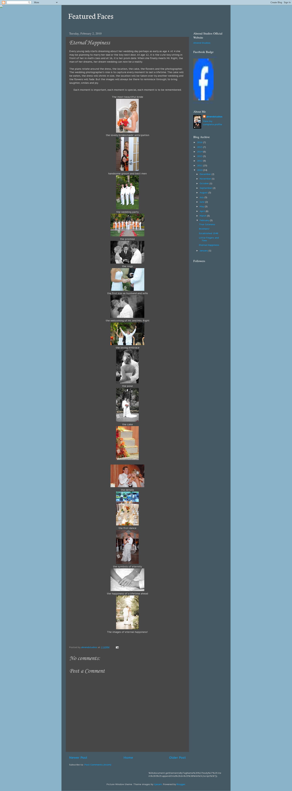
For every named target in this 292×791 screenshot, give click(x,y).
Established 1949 (208, 233)
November (206, 178)
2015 (200, 147)
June (202, 201)
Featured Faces (90, 15)
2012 (200, 160)
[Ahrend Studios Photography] (203, 99)
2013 (200, 156)
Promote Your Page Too (203, 103)
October (205, 183)
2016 (200, 142)
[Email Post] (117, 647)
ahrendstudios (214, 116)
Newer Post (78, 757)
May (202, 206)
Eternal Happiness (209, 244)
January (204, 250)
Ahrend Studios (201, 42)
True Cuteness (207, 224)
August (204, 192)
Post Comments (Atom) (97, 764)
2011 (200, 165)
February (205, 220)
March (203, 215)
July (202, 197)
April (203, 211)
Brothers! (204, 228)
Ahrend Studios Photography (205, 57)
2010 (200, 170)
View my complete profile (212, 123)
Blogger (181, 784)
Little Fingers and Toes (209, 239)
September (206, 187)
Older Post (177, 757)
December (206, 174)
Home (128, 757)
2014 (200, 151)
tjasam (158, 784)
